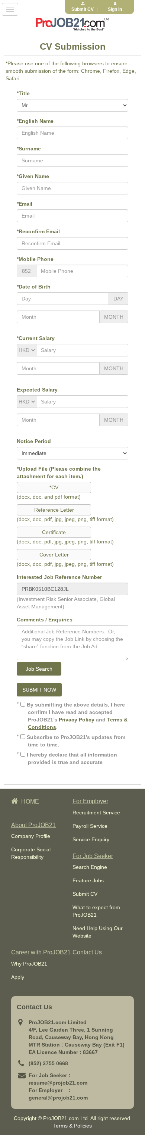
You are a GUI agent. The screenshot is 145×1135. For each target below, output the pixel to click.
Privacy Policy (76, 720)
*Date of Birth (34, 287)
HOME (30, 801)
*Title (23, 93)
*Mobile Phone (35, 259)
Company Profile (30, 836)
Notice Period (34, 441)
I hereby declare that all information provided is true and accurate (71, 758)
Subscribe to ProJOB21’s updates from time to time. (75, 741)
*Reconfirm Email (38, 231)
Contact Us (87, 952)
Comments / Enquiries (44, 620)
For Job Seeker (92, 856)
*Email (24, 204)
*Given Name (33, 176)
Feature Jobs (88, 880)
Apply (17, 977)
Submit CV (84, 894)
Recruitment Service (96, 813)
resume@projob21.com (58, 1083)
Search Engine (89, 867)
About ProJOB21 (33, 825)
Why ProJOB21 (29, 964)
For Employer (90, 801)
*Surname (29, 149)
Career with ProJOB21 (41, 952)
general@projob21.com (58, 1098)
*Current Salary (36, 338)
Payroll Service (89, 826)
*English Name (35, 121)
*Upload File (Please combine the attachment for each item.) (59, 472)
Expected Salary (37, 390)
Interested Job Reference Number (59, 577)
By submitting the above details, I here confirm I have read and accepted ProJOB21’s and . (76, 716)
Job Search (39, 669)
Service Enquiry (90, 839)
